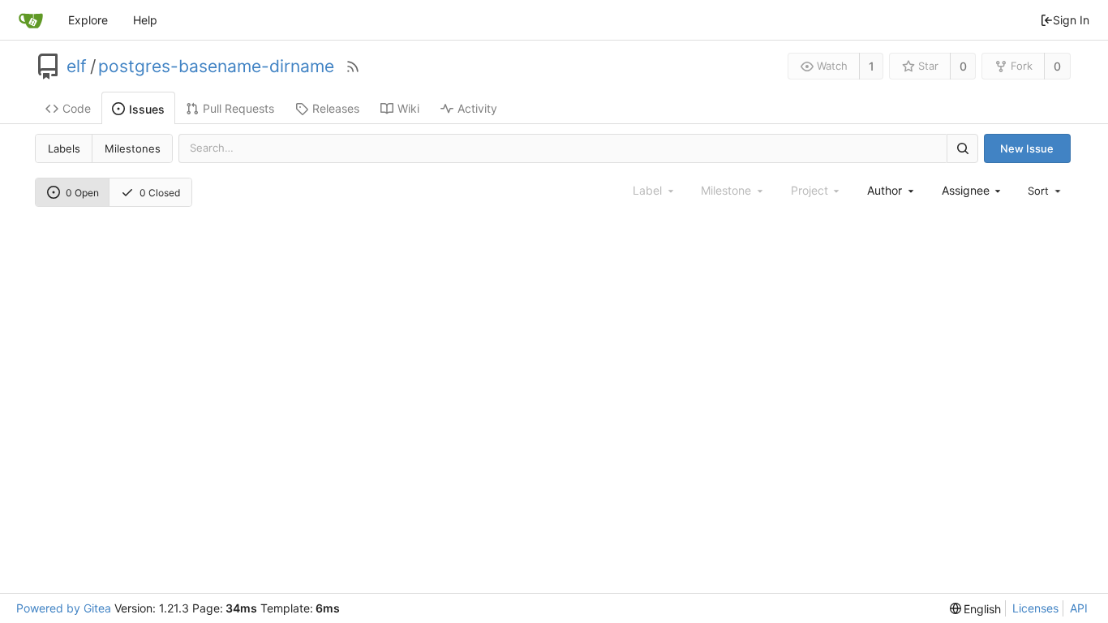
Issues (147, 109)
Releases (335, 108)
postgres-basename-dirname (216, 66)
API (1079, 608)
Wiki (408, 108)
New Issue (1027, 148)
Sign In (1071, 20)
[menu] (1045, 190)
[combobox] (891, 190)
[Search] (962, 148)
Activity (477, 108)
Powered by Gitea (63, 608)
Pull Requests (238, 108)
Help (145, 20)
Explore (88, 20)
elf (77, 66)
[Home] (31, 20)
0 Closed (160, 193)
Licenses (1035, 608)
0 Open (82, 193)
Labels (64, 148)
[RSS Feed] (353, 66)
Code (76, 108)
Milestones (133, 148)
